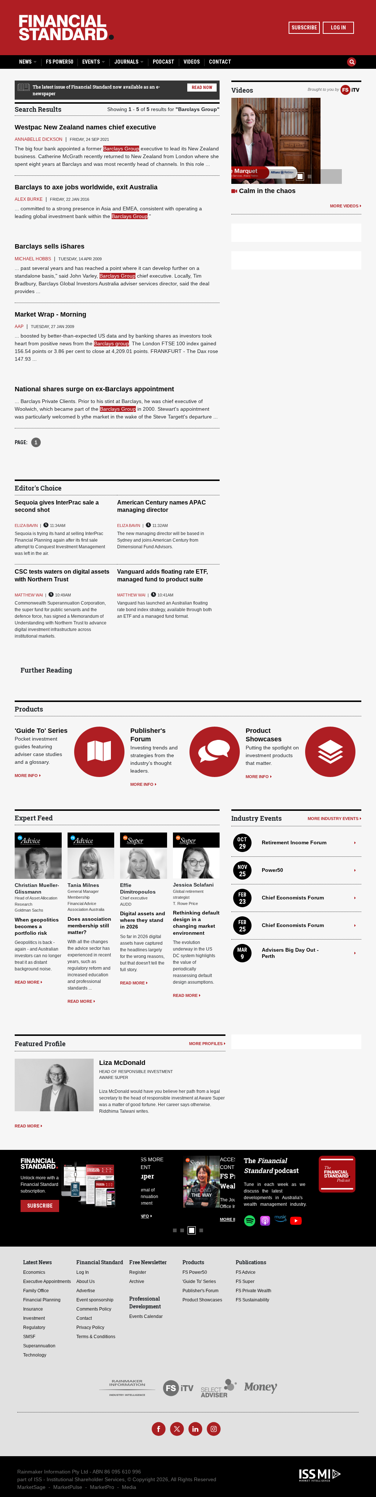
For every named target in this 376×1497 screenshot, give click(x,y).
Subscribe (304, 27)
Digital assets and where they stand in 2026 (142, 920)
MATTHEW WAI (29, 595)
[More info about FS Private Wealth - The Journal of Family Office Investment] (216, 1182)
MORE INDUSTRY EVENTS (333, 818)
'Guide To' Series (41, 730)
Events (91, 61)
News (26, 61)
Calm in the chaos (267, 191)
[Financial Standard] (66, 27)
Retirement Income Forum (294, 842)
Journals (127, 61)
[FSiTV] (349, 89)
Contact (220, 61)
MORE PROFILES (206, 1043)
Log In (338, 27)
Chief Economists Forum (293, 898)
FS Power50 (59, 61)
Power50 (272, 870)
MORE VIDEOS (344, 206)
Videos (192, 61)
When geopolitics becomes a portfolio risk (37, 926)
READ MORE (27, 982)
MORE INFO (26, 775)
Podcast (163, 61)
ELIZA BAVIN (26, 525)
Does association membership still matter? (89, 925)
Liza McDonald (122, 1062)
